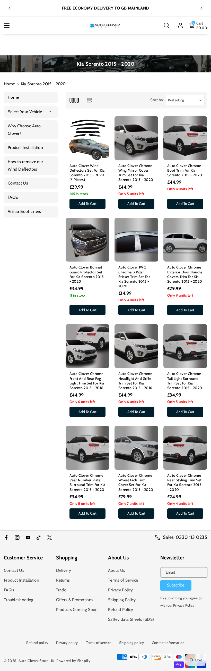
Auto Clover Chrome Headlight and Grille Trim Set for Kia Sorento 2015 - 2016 (135, 380)
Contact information (168, 642)
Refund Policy (120, 609)
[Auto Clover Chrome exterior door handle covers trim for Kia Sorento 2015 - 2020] (185, 240)
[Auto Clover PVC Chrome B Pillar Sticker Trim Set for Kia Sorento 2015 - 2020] (136, 240)
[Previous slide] (9, 8)
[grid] (74, 100)
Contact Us (14, 570)
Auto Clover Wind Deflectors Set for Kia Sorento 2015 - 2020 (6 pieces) (87, 172)
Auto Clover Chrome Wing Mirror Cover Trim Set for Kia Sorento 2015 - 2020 (135, 172)
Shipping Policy (122, 599)
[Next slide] (201, 8)
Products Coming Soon (77, 609)
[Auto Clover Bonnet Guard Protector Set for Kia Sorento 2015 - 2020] (87, 240)
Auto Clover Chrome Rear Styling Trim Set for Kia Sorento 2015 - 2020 (184, 482)
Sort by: (157, 100)
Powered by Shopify (73, 660)
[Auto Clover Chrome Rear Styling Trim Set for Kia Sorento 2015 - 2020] (185, 448)
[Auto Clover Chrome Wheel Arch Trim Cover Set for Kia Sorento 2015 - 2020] (136, 448)
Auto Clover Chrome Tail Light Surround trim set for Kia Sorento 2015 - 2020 (184, 380)
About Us (116, 570)
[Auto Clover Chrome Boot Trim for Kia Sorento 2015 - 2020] (185, 138)
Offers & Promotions (74, 599)
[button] (9, 25)
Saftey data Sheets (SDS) (131, 619)
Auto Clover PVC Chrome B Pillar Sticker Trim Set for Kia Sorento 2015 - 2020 (134, 276)
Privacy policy (67, 642)
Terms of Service (123, 580)
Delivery (63, 570)
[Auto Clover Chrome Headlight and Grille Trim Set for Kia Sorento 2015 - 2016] (136, 346)
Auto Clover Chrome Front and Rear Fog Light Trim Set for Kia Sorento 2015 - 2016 (86, 380)
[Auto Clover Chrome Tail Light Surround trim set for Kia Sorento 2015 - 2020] (185, 346)
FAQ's (9, 590)
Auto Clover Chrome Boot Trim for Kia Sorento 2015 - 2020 (184, 170)
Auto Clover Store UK (37, 660)
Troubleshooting (18, 599)
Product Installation (21, 580)
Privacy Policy (120, 590)
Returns (63, 580)
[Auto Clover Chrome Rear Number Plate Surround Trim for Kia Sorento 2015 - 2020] (87, 448)
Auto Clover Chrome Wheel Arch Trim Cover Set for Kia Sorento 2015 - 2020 (135, 482)
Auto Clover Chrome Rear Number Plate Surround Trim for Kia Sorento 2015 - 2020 (87, 482)
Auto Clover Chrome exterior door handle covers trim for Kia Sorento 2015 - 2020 (184, 274)
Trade (61, 590)
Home (9, 83)
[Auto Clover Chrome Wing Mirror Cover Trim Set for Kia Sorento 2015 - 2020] (136, 138)
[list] (89, 100)
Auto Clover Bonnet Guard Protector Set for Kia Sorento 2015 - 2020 (86, 274)
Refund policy (37, 642)
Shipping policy (131, 642)
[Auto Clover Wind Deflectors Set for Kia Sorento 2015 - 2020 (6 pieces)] (87, 138)
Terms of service (98, 642)
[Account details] (180, 25)
